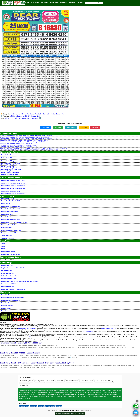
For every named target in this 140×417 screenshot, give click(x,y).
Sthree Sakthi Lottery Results (9, 165)
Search (100, 3)
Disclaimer (33, 406)
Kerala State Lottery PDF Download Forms (13, 289)
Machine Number (72, 381)
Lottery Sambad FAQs (7, 273)
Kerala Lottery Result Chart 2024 (10, 208)
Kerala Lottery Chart (7, 214)
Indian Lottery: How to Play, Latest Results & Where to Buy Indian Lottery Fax (37, 114)
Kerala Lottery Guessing (8, 251)
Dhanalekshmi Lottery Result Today (10, 169)
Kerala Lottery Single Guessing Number (13, 185)
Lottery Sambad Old (7, 158)
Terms (27, 406)
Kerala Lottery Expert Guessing (10, 191)
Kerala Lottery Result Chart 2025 (10, 206)
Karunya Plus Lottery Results (9, 168)
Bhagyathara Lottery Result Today (10, 163)
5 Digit (3, 249)
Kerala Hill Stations (7, 305)
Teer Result (95, 127)
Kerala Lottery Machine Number (10, 219)
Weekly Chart (40, 381)
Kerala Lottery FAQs (7, 265)
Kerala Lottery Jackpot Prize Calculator (12, 297)
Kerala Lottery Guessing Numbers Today (13, 180)
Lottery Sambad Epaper (8, 161)
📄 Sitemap (58, 406)
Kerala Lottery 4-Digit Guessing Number (13, 188)
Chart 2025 (60, 381)
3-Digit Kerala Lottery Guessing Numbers (13, 183)
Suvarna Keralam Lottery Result (9, 172)
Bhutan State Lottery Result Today (11, 230)
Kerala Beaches (5, 303)
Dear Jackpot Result (88, 331)
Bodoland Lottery (6, 227)
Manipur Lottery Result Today (10, 232)
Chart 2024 (50, 381)
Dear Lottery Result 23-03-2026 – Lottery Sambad (20, 353)
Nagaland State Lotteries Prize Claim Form (13, 268)
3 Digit (3, 243)
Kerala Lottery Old (6, 155)
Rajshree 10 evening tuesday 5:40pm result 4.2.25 (21, 118)
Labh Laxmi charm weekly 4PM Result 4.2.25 (25, 116)
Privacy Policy (49, 406)
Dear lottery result (80, 392)
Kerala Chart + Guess (7, 198)
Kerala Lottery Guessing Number (11, 254)
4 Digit (3, 246)
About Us (22, 406)
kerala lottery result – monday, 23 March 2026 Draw (21, 343)
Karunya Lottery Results (7, 171)
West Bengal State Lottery (8, 224)
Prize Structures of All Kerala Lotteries (12, 284)
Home (27, 2)
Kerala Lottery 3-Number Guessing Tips (13, 193)
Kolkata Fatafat (33, 337)
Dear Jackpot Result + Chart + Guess (12, 201)
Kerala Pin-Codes (6, 295)
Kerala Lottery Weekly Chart (9, 211)
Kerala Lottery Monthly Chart (9, 216)
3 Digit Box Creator (6, 235)
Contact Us (41, 406)
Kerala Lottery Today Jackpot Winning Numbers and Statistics (19, 281)
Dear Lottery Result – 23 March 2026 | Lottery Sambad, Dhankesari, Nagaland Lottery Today (37, 363)
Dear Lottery (58, 127)
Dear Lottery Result (86, 381)
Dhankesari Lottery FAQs (8, 278)
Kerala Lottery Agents (7, 286)
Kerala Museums (6, 308)
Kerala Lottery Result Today (104, 381)
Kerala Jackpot (5, 203)
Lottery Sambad (71, 127)
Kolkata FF (84, 127)
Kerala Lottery (45, 127)
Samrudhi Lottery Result (7, 166)
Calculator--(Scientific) (7, 238)
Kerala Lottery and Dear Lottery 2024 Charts (14, 222)
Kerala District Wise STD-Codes (10, 300)
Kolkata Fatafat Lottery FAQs (9, 276)
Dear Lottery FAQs (6, 270)
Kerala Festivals (6, 311)
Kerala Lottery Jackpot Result (26, 328)
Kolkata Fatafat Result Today (9, 174)
